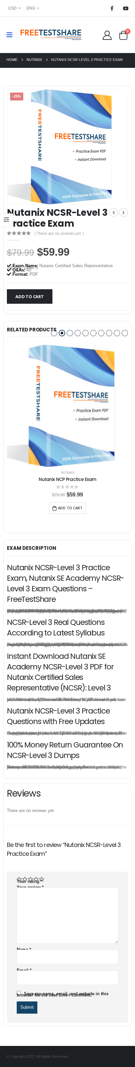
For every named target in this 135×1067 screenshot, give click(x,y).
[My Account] (107, 35)
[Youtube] (125, 8)
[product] (67, 406)
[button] (54, 333)
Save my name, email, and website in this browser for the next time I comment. (62, 994)
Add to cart (29, 296)
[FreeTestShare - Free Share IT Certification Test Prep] (51, 35)
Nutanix (67, 472)
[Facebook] (112, 8)
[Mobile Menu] (12, 35)
